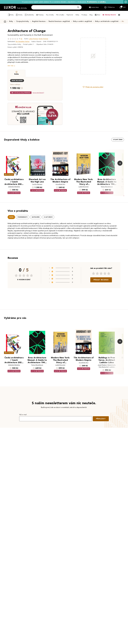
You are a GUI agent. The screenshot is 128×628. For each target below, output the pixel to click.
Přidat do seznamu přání (94, 87)
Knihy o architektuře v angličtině (106, 21)
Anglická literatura (38, 21)
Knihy (12, 15)
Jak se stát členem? (38, 92)
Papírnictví (70, 15)
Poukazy (41, 15)
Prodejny (84, 15)
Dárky (77, 15)
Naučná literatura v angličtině (59, 21)
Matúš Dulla (111, 365)
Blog (91, 15)
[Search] (78, 7)
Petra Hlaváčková (107, 187)
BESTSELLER (9, 174)
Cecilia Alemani (37, 184)
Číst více (10, 65)
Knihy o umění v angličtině (82, 21)
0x (21, 39)
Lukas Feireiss (33, 39)
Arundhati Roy (60, 184)
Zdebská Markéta (14, 187)
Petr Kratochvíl (104, 367)
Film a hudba (60, 15)
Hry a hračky (50, 15)
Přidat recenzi (101, 280)
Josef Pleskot (102, 365)
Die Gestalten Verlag (22, 41)
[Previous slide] (70, 56)
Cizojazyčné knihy (22, 21)
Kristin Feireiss (43, 39)
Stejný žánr (117, 139)
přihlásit (101, 419)
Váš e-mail (23, 415)
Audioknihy (30, 15)
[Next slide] (115, 56)
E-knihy (20, 15)
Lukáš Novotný (83, 187)
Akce (98, 15)
